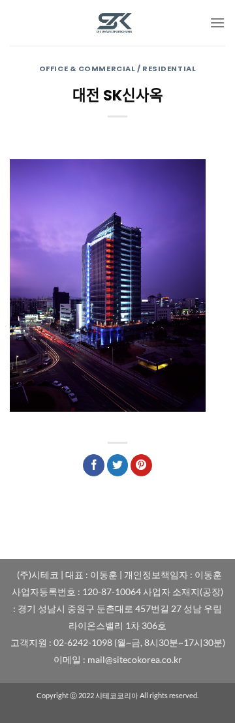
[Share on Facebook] (93, 465)
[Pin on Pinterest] (141, 465)
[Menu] (217, 22)
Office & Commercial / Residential (117, 68)
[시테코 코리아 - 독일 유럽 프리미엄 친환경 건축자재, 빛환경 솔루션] (117, 23)
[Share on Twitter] (118, 465)
